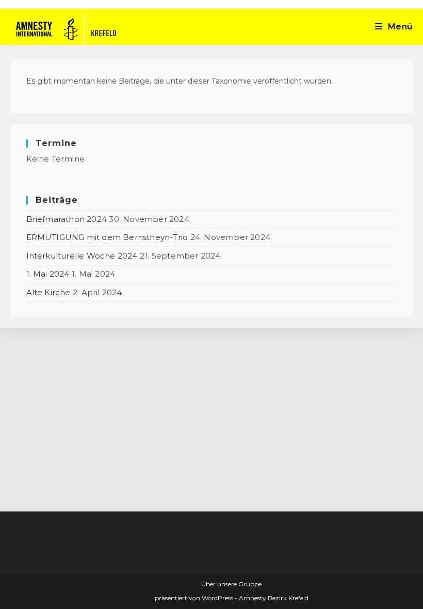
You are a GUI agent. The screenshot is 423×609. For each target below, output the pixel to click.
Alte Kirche (48, 292)
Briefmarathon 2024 (66, 219)
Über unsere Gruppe (231, 584)
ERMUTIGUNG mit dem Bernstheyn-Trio (107, 237)
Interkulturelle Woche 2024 (82, 256)
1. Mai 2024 (48, 274)
